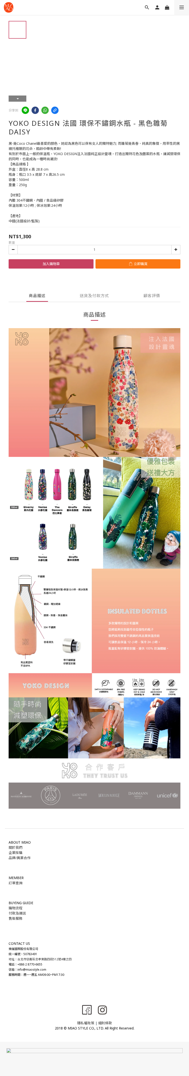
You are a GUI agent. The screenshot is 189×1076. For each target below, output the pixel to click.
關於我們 (15, 847)
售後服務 (15, 918)
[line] (25, 110)
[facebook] (35, 110)
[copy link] (55, 110)
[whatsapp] (45, 110)
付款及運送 (17, 913)
